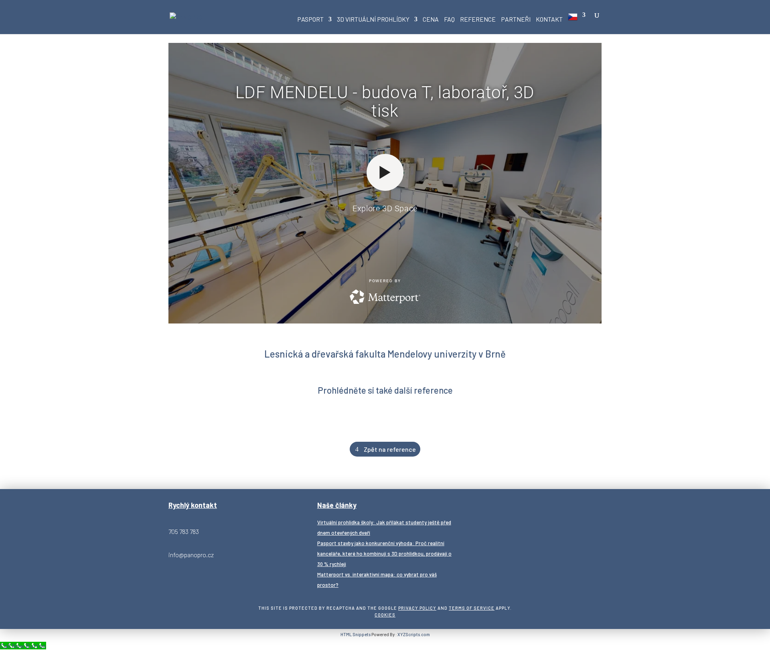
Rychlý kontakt (192, 505)
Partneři (516, 19)
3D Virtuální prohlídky (373, 19)
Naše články (337, 505)
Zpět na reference (390, 449)
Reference (478, 19)
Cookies (385, 614)
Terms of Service (471, 608)
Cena (431, 19)
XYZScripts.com (413, 634)
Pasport (310, 19)
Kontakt (549, 19)
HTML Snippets (355, 634)
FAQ (449, 19)
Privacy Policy (417, 608)
